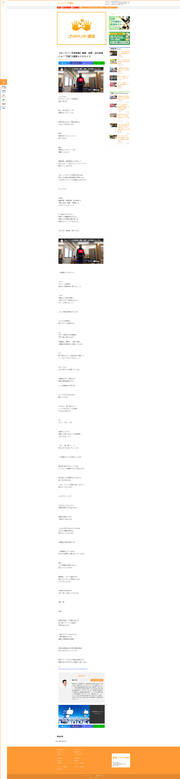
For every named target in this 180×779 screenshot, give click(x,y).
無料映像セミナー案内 (3, 87)
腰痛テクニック (3, 100)
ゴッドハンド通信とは (79, 766)
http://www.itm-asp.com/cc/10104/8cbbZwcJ (73, 669)
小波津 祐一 (77, 758)
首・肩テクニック (78, 749)
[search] (128, 14)
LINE (99, 63)
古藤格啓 (60, 762)
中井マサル (60, 760)
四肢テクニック (61, 754)
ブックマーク (87, 63)
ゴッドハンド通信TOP (3, 82)
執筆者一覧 (60, 769)
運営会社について (100, 775)
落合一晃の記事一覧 (97, 680)
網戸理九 (76, 760)
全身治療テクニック (3, 91)
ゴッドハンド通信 (65, 3)
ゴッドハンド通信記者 (79, 762)
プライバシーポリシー (86, 775)
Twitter (65, 63)
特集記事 (3, 103)
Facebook (76, 63)
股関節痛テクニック (79, 752)
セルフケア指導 (3, 107)
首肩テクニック (3, 96)
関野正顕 (60, 758)
